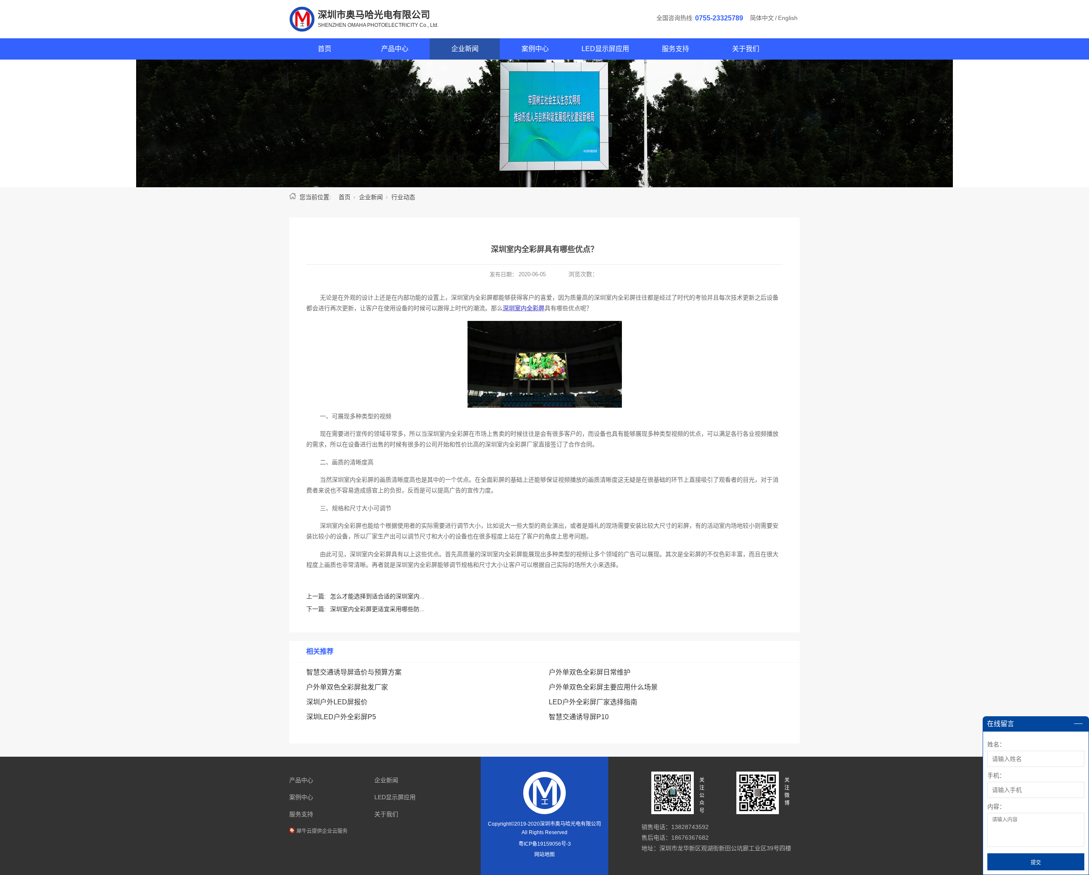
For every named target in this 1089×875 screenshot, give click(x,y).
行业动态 (403, 197)
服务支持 (675, 48)
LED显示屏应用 (605, 48)
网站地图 (544, 855)
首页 (324, 48)
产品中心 (394, 48)
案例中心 (535, 48)
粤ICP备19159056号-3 (545, 844)
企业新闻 (465, 48)
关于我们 (745, 48)
